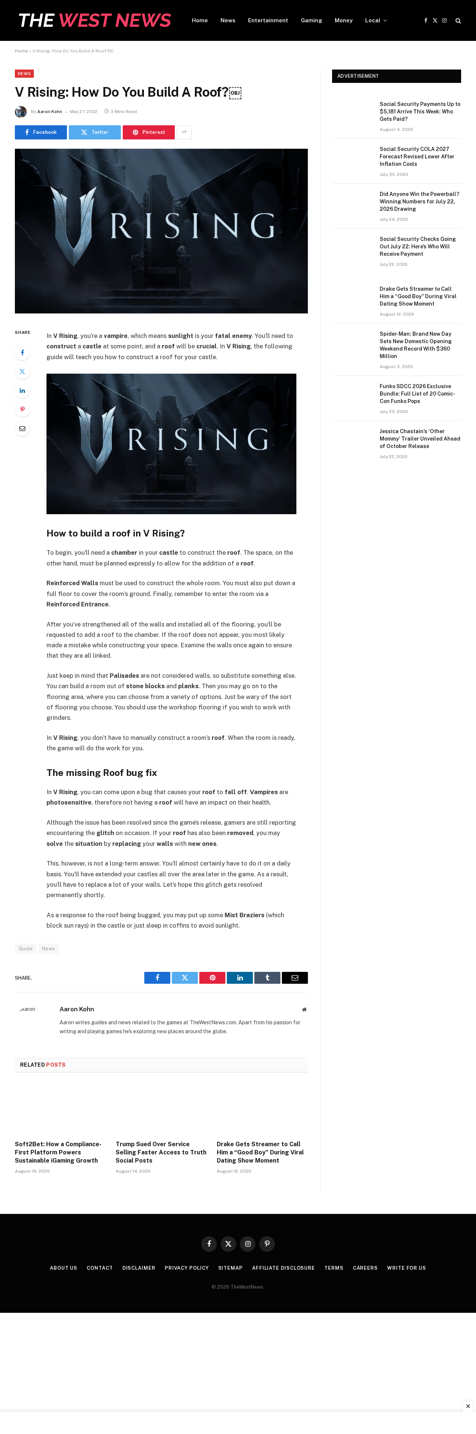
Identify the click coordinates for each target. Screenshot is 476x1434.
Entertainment (268, 20)
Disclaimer (138, 1268)
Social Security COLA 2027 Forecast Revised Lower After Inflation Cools (417, 156)
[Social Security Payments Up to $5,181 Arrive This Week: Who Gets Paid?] (352, 114)
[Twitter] (22, 371)
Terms (334, 1268)
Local (372, 20)
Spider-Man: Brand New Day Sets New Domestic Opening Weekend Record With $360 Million (416, 345)
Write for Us (406, 1268)
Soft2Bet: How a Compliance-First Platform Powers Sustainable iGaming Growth (58, 1152)
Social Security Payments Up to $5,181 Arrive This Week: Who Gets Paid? (420, 111)
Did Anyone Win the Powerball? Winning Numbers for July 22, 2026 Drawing (419, 201)
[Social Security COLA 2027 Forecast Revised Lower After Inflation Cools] (352, 159)
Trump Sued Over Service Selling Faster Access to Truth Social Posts (161, 1152)
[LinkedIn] (22, 390)
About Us (63, 1268)
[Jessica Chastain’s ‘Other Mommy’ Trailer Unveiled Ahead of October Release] (352, 441)
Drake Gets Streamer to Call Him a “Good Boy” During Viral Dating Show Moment (260, 1152)
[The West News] (94, 20)
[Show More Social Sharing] (184, 132)
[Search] (457, 20)
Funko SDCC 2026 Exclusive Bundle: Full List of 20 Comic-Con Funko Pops (417, 393)
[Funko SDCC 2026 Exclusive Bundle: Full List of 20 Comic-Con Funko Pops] (352, 396)
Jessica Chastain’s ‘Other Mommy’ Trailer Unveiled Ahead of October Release (420, 438)
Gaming (311, 20)
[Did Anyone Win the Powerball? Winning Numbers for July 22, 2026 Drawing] (352, 204)
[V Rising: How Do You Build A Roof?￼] (161, 312)
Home (200, 20)
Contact (100, 1268)
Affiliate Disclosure (283, 1268)
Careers (365, 1268)
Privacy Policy (187, 1268)
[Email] (22, 428)
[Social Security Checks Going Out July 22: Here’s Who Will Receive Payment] (352, 249)
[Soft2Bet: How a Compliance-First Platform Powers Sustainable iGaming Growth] (60, 1108)
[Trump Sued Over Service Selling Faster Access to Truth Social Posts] (161, 1108)
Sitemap (230, 1268)
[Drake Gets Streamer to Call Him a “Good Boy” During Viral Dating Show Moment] (262, 1108)
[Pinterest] (22, 409)
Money (344, 20)
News (228, 20)
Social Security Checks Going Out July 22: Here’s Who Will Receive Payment (418, 246)
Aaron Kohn (49, 111)
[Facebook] (22, 352)
